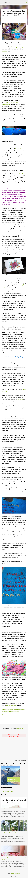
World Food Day (20, 173)
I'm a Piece (11, 711)
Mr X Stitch (23, 291)
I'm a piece (20, 399)
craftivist (4, 51)
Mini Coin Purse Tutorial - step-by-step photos (11, 808)
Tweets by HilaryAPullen (7, 791)
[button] (2, 18)
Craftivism (10, 709)
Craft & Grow (7, 2)
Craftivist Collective (19, 709)
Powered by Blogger (15, 873)
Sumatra (17, 711)
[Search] (26, 2)
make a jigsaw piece (11, 705)
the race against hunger (17, 47)
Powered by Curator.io (20, 760)
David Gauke (4, 711)
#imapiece (4, 709)
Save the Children (20, 149)
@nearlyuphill (19, 728)
